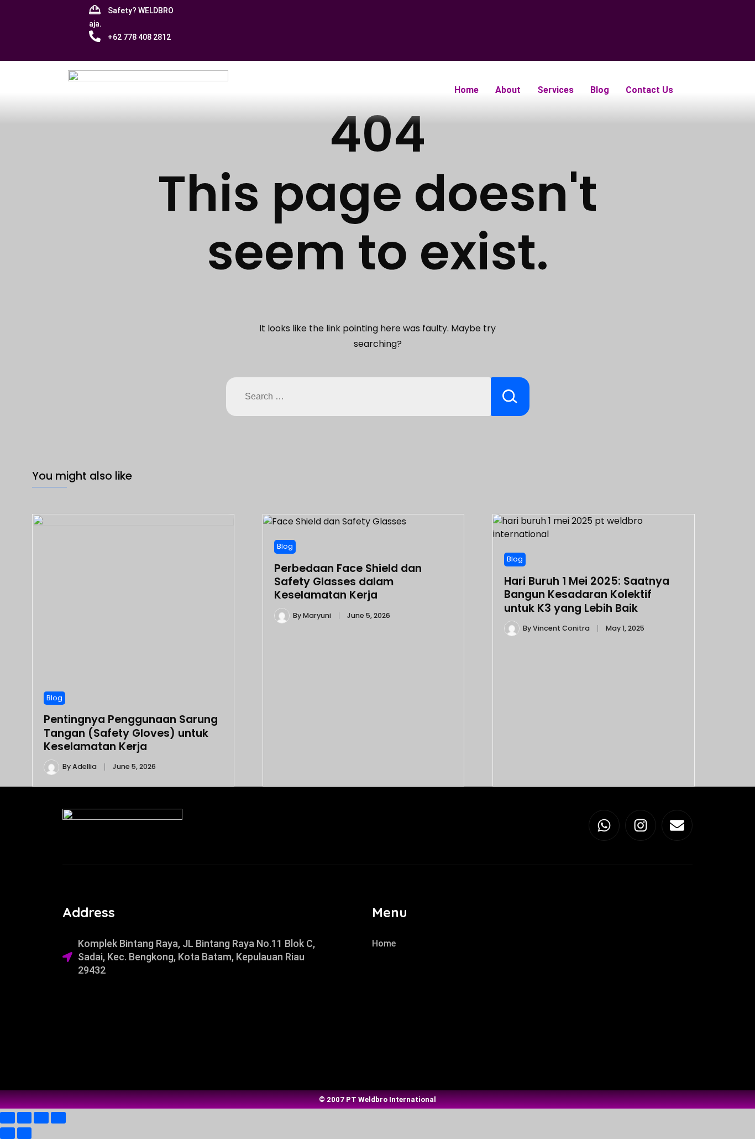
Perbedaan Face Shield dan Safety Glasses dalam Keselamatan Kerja (348, 582)
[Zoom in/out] (7, 1118)
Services (555, 90)
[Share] (41, 1118)
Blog (599, 90)
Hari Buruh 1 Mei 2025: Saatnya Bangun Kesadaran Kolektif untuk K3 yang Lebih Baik (586, 595)
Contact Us (649, 90)
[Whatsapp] (604, 825)
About (508, 90)
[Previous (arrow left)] (7, 1133)
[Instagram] (640, 825)
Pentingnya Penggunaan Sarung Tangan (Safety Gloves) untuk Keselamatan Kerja (131, 733)
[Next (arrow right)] (24, 1133)
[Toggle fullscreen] (24, 1118)
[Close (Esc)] (58, 1118)
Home (466, 90)
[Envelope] (677, 825)
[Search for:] (358, 396)
